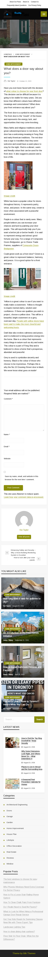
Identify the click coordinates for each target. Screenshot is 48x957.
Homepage (8, 54)
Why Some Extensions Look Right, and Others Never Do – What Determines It (30, 755)
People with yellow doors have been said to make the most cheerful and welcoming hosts (24, 324)
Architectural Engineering (17, 805)
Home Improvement (22, 54)
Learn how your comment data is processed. (24, 497)
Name (7, 434)
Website (7, 459)
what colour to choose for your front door (24, 91)
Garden (10, 822)
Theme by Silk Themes (24, 953)
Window (10, 864)
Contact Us (35, 2)
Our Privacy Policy (34, 5)
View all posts (24, 537)
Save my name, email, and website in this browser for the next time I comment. (21, 478)
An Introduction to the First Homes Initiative (21, 634)
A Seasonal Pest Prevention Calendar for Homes (31, 782)
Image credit (9, 196)
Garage (10, 816)
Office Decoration (14, 846)
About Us (26, 2)
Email (6, 447)
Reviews (10, 858)
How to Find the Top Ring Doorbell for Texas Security (31, 740)
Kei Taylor (12, 81)
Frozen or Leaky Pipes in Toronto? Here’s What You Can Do (21, 703)
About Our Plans (15, 2)
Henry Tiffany (8, 640)
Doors (9, 810)
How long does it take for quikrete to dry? (21, 600)
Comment (8, 399)
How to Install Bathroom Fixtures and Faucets (22, 669)
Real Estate (11, 852)
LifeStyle (10, 840)
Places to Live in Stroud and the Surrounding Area (31, 768)
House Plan (12, 834)
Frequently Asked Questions (16, 5)
